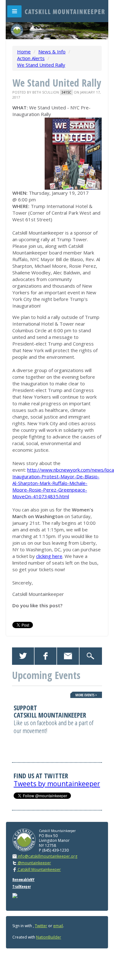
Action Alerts (31, 58)
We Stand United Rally (41, 65)
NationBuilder (48, 937)
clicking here (49, 556)
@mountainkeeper (34, 863)
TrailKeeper (21, 886)
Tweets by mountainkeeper (57, 783)
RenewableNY (23, 879)
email (58, 925)
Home (24, 51)
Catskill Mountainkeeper (39, 869)
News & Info (52, 51)
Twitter (41, 925)
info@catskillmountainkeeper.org (47, 856)
